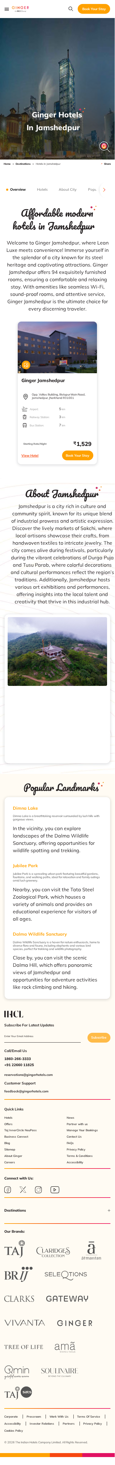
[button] (57, 1210)
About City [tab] (67, 189)
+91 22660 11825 (19, 1064)
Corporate (11, 1416)
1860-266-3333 (17, 1058)
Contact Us (74, 1136)
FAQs (70, 1143)
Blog (7, 1143)
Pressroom (34, 1416)
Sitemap (9, 1149)
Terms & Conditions (80, 1156)
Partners (69, 1423)
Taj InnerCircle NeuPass (20, 1130)
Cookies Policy (13, 1430)
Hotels (8, 1117)
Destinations (23, 163)
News (70, 1117)
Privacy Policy (76, 1149)
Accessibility (75, 1162)
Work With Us (59, 1416)
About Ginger (13, 1156)
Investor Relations (42, 1423)
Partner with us (77, 1124)
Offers (8, 1124)
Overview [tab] (18, 189)
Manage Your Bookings (82, 1130)
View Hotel (30, 455)
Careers (9, 1162)
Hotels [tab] (42, 189)
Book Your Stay (77, 455)
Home (7, 163)
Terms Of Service (88, 1416)
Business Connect (16, 1136)
